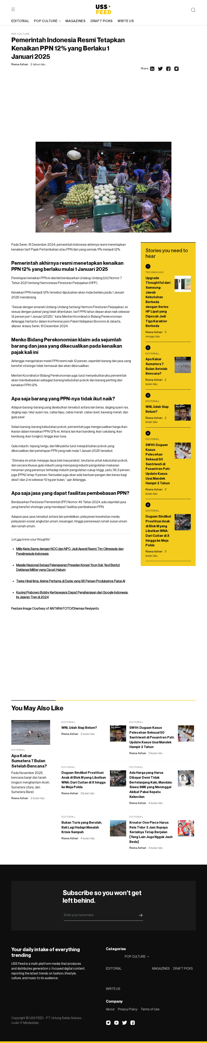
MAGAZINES (161, 968)
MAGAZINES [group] (75, 21)
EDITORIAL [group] (20, 21)
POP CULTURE (45, 21)
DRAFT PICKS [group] (102, 21)
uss (19, 539)
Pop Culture (20, 33)
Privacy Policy (127, 1009)
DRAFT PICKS (183, 968)
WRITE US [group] (126, 21)
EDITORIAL (113, 968)
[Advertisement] (103, 111)
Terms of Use (150, 1009)
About (110, 1009)
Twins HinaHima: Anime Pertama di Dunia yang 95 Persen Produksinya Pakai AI (70, 581)
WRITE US (113, 989)
